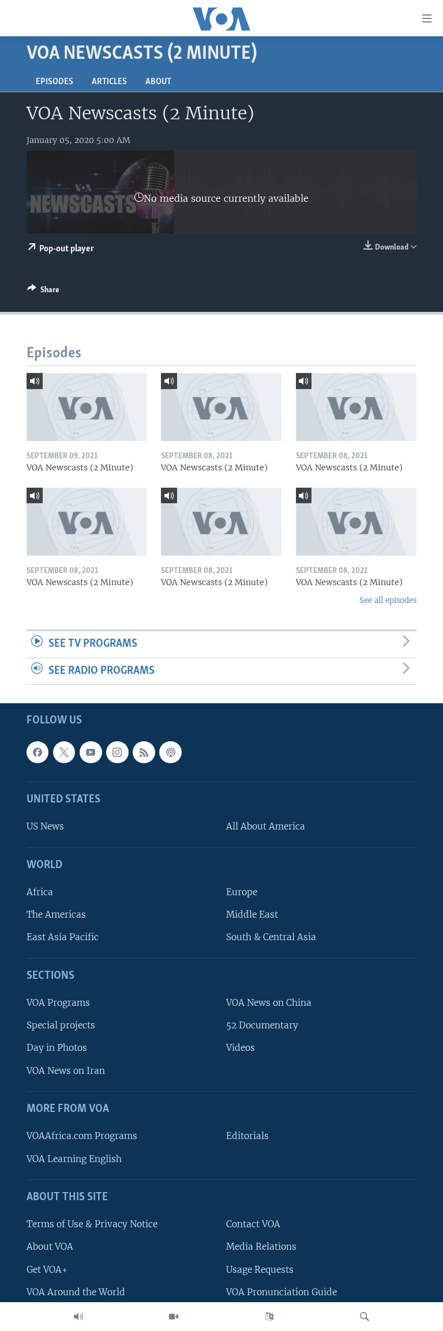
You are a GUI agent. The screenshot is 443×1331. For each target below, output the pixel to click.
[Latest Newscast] (78, 1316)
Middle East (252, 915)
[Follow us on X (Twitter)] (64, 752)
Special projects (61, 1025)
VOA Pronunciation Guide (281, 1292)
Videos (240, 1048)
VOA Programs (58, 1003)
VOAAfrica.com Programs (82, 1136)
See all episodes (387, 600)
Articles (109, 81)
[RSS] (144, 752)
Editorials (247, 1136)
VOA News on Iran (66, 1070)
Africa (40, 892)
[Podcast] (170, 752)
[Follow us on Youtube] (91, 752)
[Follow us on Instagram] (117, 752)
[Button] (43, 292)
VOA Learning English (74, 1158)
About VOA (50, 1247)
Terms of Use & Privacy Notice (92, 1224)
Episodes (54, 81)
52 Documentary (262, 1025)
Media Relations (261, 1247)
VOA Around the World (76, 1292)
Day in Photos (57, 1048)
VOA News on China (268, 1003)
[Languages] (269, 1316)
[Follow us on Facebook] (37, 752)
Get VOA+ (47, 1269)
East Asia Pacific (63, 937)
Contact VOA (253, 1224)
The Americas (56, 915)
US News (45, 826)
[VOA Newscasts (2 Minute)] (87, 407)
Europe (241, 892)
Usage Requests (260, 1269)
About (158, 81)
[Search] (364, 1316)
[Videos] (173, 1316)
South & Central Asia (271, 937)
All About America (265, 826)
